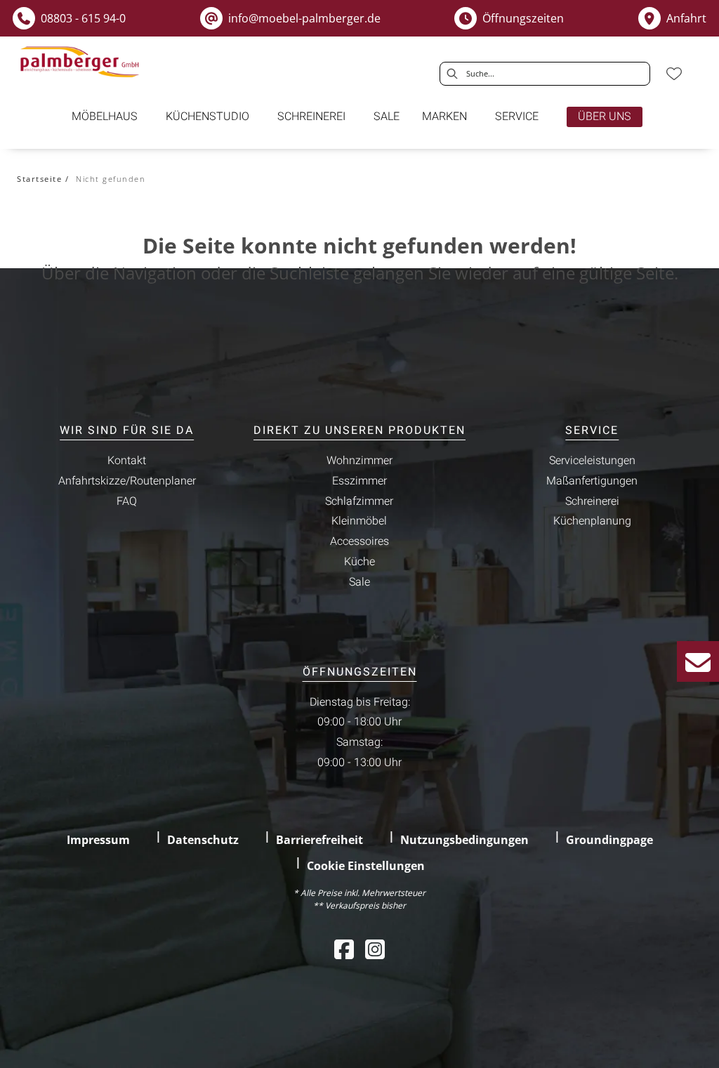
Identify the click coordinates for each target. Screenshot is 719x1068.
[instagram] (375, 949)
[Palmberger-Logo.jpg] (81, 62)
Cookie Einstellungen (366, 865)
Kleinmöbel (359, 521)
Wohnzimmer (359, 460)
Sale (359, 582)
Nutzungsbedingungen (464, 840)
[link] (105, 116)
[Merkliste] (674, 73)
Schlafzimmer (359, 501)
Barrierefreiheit (319, 840)
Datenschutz (203, 840)
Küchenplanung (592, 521)
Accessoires (359, 541)
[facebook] (344, 949)
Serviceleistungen (592, 460)
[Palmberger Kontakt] (698, 661)
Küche (359, 561)
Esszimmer (359, 481)
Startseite (39, 178)
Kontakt (126, 460)
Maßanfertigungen (592, 481)
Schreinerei (592, 501)
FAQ (127, 501)
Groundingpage (609, 840)
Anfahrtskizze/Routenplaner (127, 481)
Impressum (98, 840)
